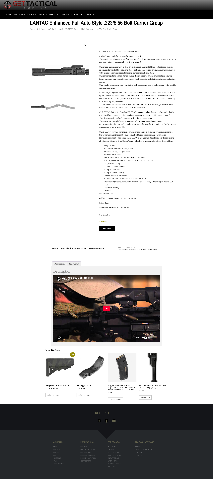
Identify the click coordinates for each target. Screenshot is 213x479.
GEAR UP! (64, 14)
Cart (77, 14)
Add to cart (107, 228)
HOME (9, 14)
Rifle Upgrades (43, 29)
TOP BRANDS (114, 442)
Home (32, 29)
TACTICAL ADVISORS (144, 442)
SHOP (41, 14)
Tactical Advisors (24, 14)
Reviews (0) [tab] (74, 264)
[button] (86, 45)
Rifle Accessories (57, 29)
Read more (145, 397)
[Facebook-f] (106, 420)
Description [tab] (59, 264)
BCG (150, 249)
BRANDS (53, 14)
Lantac (155, 249)
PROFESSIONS (87, 442)
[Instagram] (99, 420)
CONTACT (89, 14)
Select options (53, 395)
